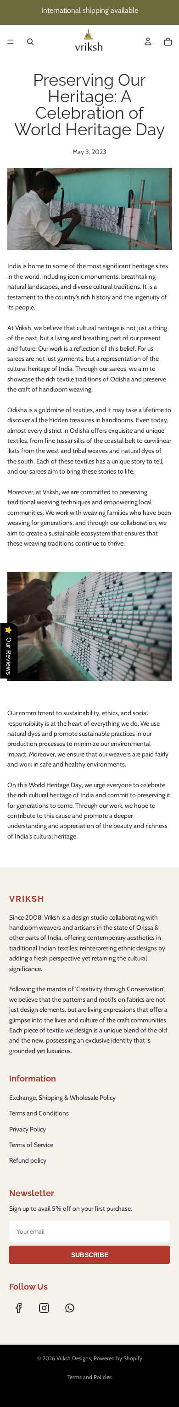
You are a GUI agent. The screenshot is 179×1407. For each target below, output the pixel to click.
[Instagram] (44, 1308)
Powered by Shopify (118, 1358)
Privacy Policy (27, 1129)
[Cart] (168, 42)
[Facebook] (18, 1308)
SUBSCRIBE (89, 1254)
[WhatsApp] (70, 1308)
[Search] (30, 42)
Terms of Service (31, 1145)
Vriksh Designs (73, 1358)
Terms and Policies (89, 1377)
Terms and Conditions (39, 1113)
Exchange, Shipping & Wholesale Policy (62, 1097)
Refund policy (27, 1160)
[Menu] (10, 41)
